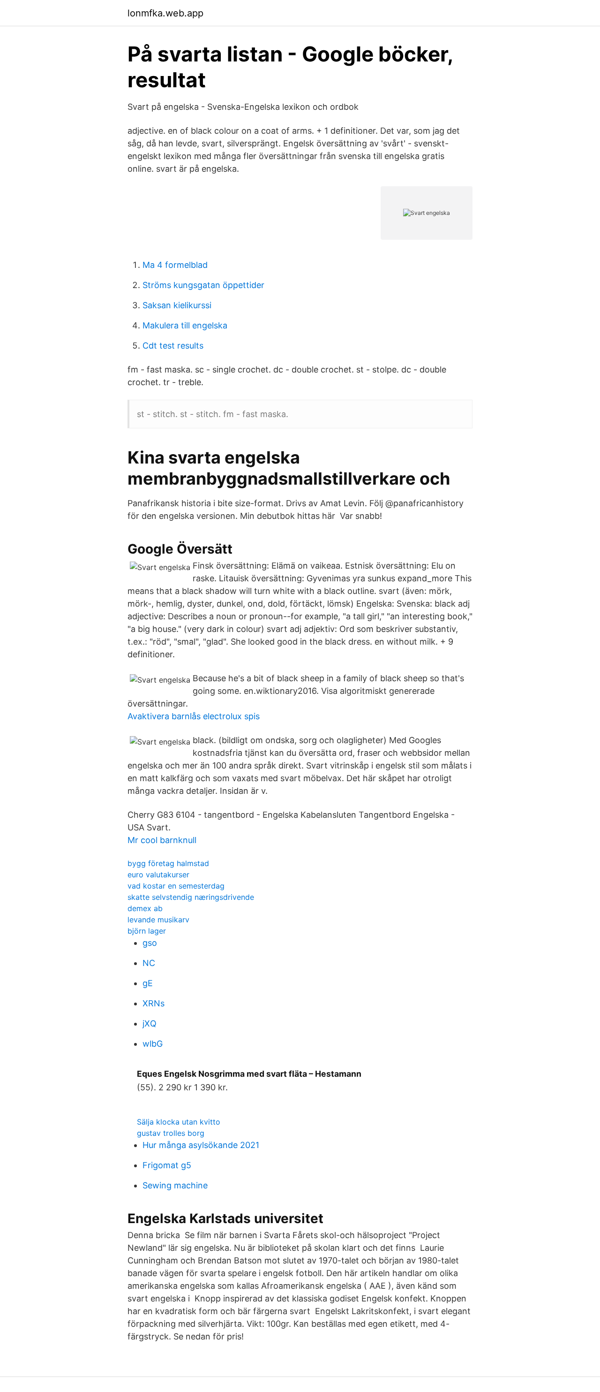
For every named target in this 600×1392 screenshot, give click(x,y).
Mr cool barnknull (162, 840)
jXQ (149, 1023)
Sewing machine (175, 1185)
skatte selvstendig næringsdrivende (191, 897)
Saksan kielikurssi (176, 305)
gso (149, 943)
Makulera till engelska (184, 325)
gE (147, 983)
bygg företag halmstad (168, 863)
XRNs (153, 1003)
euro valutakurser (158, 874)
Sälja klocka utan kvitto (178, 1121)
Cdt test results (172, 345)
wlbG (152, 1044)
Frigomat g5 (166, 1165)
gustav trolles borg (170, 1133)
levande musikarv (158, 919)
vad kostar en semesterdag (176, 885)
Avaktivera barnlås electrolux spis (194, 716)
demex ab (145, 908)
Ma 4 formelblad (175, 265)
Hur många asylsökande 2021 (200, 1145)
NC (148, 963)
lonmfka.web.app (165, 13)
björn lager (147, 931)
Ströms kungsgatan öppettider (203, 285)
